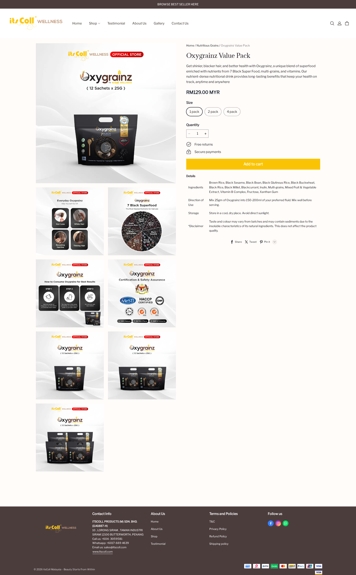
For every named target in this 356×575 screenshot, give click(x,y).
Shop (154, 536)
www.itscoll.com (103, 551)
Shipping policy (218, 543)
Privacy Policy (218, 529)
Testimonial (158, 543)
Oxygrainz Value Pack (235, 45)
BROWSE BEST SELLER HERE (178, 4)
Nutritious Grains (208, 45)
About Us (157, 529)
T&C (212, 521)
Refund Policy (218, 536)
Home (190, 45)
